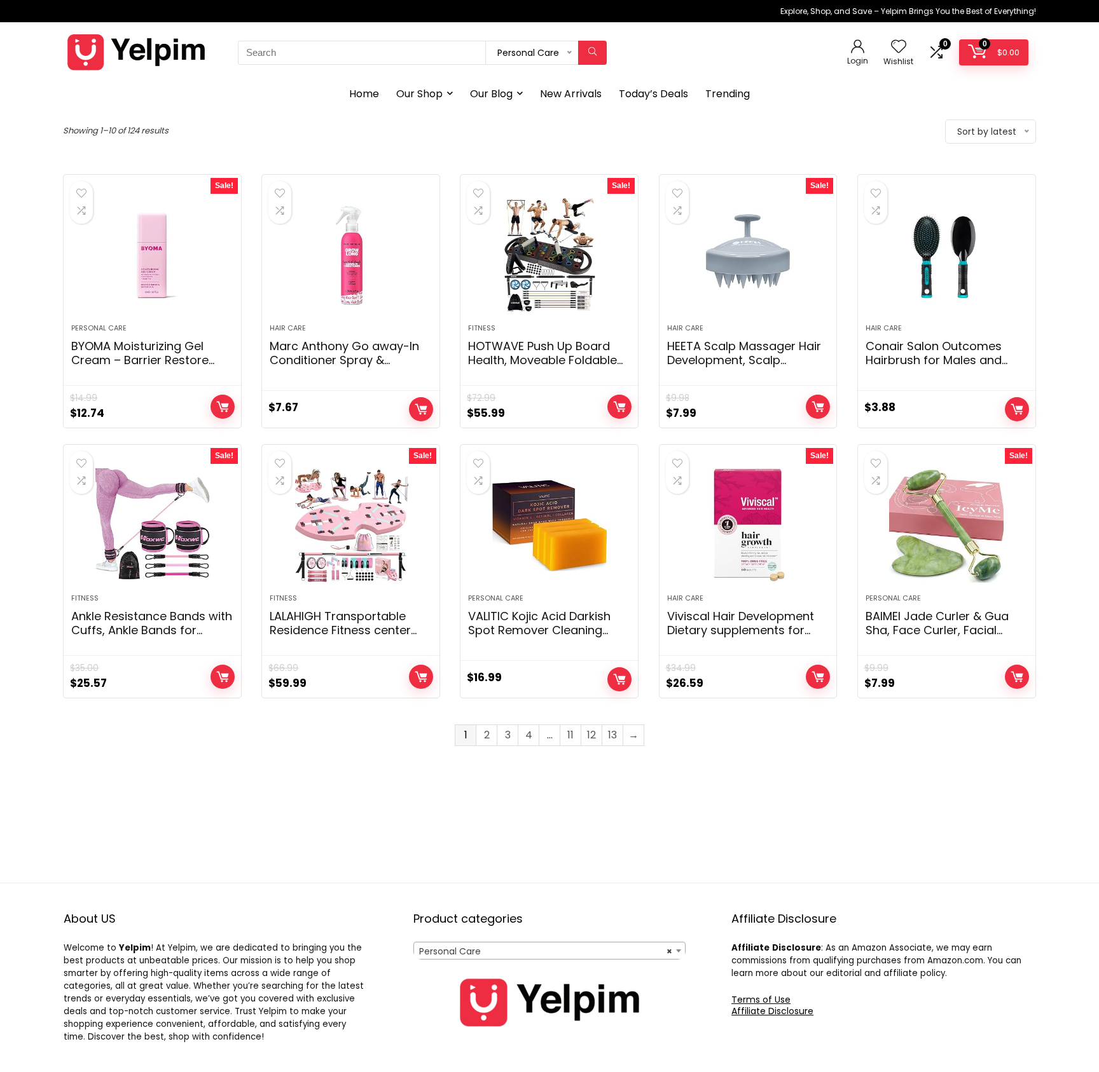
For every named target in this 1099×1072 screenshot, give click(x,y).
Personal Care (99, 328)
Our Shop (419, 93)
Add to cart (223, 407)
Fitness (481, 328)
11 (570, 735)
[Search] (592, 53)
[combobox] (549, 951)
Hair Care (288, 328)
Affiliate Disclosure (772, 1011)
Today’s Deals (653, 93)
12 (591, 735)
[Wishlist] (898, 47)
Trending (727, 93)
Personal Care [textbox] (545, 951)
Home (364, 93)
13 (612, 735)
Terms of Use (761, 999)
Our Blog (491, 93)
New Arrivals (571, 93)
